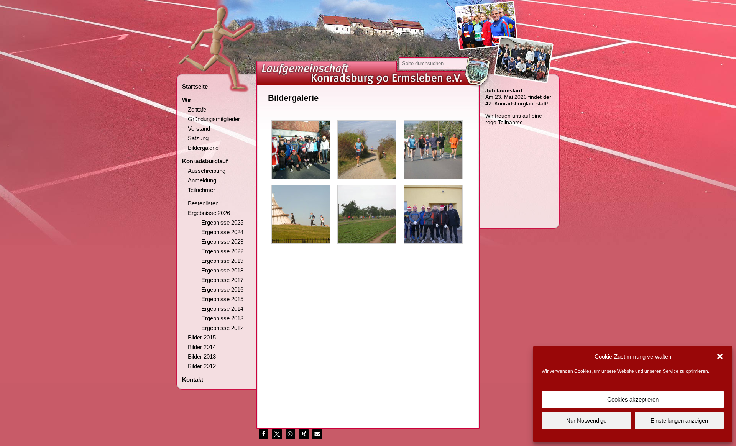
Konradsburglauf (205, 161)
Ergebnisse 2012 (222, 328)
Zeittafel (197, 109)
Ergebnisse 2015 (222, 299)
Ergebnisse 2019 (222, 260)
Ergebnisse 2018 (222, 270)
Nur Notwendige (586, 420)
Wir (186, 100)
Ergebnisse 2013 (222, 318)
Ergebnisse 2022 (222, 251)
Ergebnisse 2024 (222, 232)
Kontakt (192, 379)
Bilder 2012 (202, 366)
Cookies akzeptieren (633, 399)
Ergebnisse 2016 (222, 289)
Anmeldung (202, 180)
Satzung (198, 138)
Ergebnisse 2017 (222, 280)
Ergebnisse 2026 (209, 213)
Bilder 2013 (202, 356)
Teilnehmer (201, 190)
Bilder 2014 (202, 347)
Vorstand (199, 128)
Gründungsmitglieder (214, 119)
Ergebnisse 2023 (222, 241)
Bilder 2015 (202, 337)
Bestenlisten (203, 203)
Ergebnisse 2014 (222, 308)
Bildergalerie (203, 147)
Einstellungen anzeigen (679, 420)
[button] (720, 356)
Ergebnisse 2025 (222, 222)
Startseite (195, 86)
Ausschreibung (206, 170)
